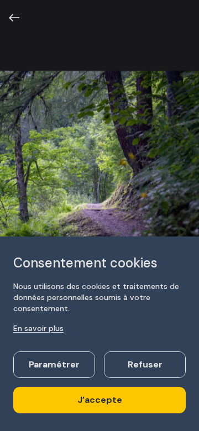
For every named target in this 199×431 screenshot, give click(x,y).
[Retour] (14, 18)
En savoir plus (38, 328)
